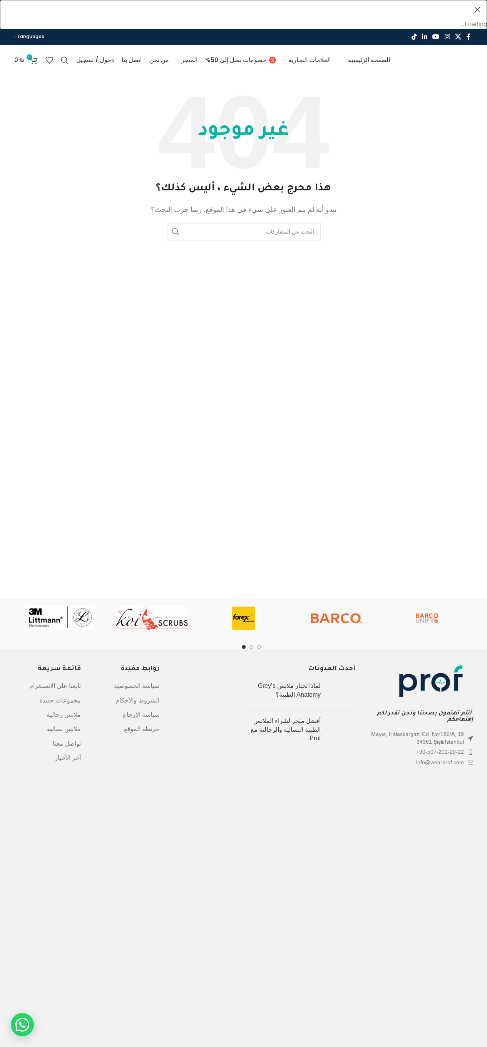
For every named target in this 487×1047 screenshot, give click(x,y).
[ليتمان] (60, 618)
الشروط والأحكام (137, 700)
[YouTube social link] (436, 37)
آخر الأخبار (68, 758)
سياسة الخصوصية (136, 685)
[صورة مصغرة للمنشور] (340, 693)
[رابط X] (458, 37)
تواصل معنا (67, 743)
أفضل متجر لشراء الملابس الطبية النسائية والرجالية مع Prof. (286, 729)
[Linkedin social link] (424, 37)
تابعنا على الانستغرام (55, 685)
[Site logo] (436, 59)
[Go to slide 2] (259, 647)
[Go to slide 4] (244, 647)
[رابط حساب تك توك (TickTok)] (414, 37)
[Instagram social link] (447, 37)
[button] (22, 1024)
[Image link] (430, 683)
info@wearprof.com (440, 762)
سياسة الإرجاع (141, 714)
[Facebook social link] (468, 37)
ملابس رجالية (64, 714)
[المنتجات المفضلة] (49, 60)
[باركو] (335, 618)
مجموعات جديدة (60, 700)
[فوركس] (243, 618)
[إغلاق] (477, 9)
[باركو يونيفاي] (427, 618)
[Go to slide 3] (251, 647)
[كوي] (151, 618)
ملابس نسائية (64, 729)
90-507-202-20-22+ (440, 752)
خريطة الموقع (141, 729)
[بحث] (64, 60)
